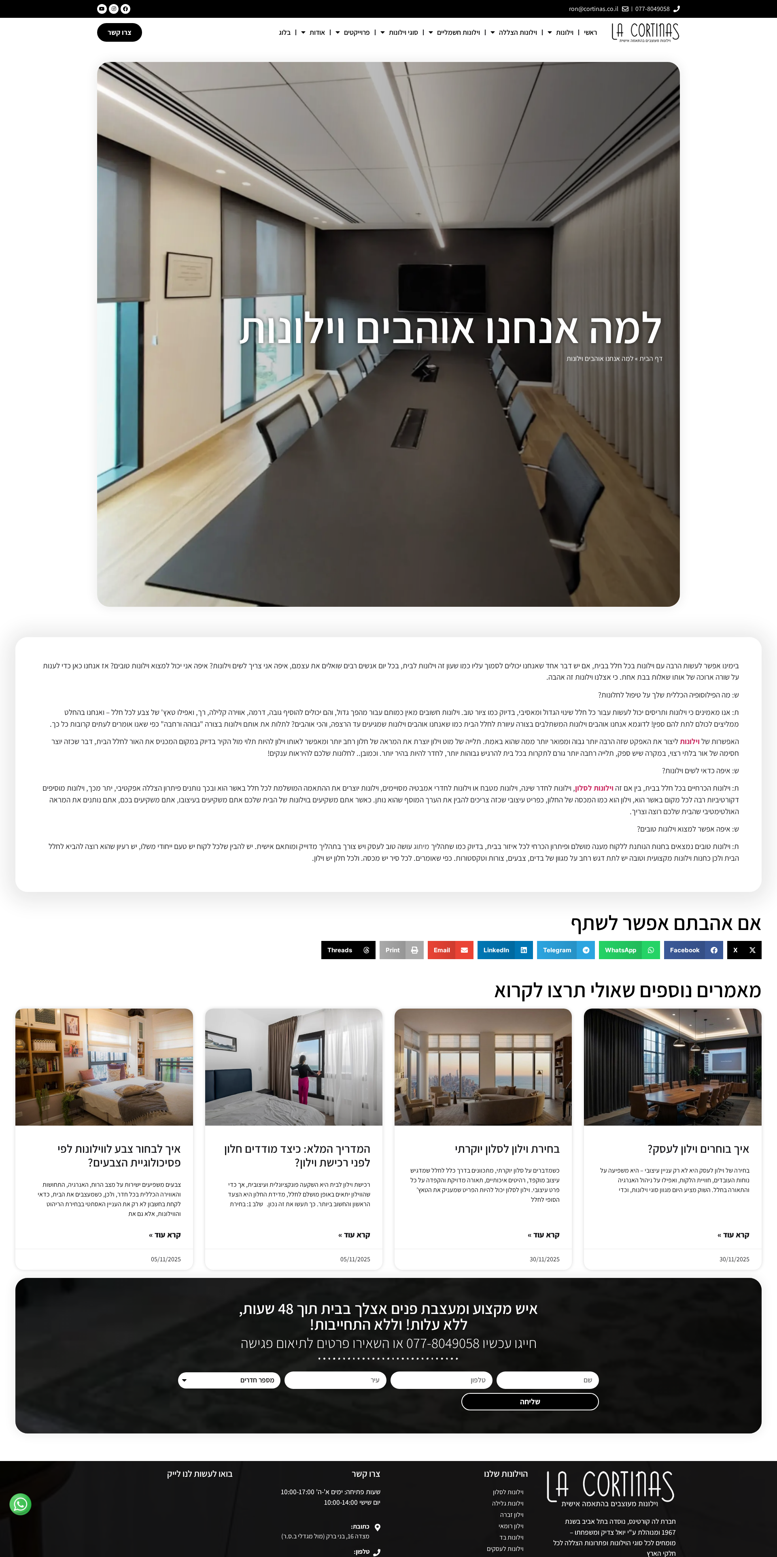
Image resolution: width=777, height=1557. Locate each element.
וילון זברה (512, 1514)
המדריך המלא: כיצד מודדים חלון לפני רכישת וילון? (297, 1155)
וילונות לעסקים (505, 1548)
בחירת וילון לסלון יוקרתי (507, 1148)
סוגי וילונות (403, 32)
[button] (744, 950)
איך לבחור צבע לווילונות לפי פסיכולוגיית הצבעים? (119, 1155)
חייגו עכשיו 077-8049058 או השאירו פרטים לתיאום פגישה (389, 1342)
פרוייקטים (357, 32)
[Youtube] (102, 9)
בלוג (285, 32)
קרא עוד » (733, 1234)
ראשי (590, 32)
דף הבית (650, 358)
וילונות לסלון (594, 788)
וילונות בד (511, 1537)
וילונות (564, 32)
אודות (317, 32)
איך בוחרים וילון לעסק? (698, 1148)
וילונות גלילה (508, 1503)
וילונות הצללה (518, 32)
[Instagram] (114, 9)
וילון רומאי (511, 1526)
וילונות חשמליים (458, 32)
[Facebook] (125, 9)
